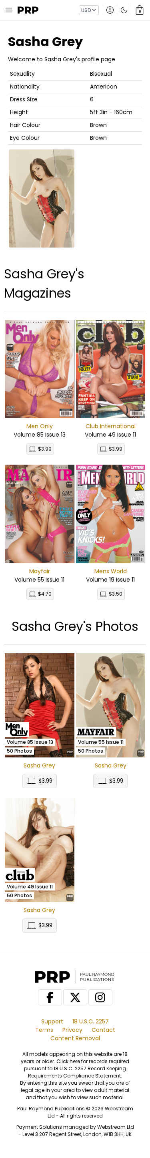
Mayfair (39, 571)
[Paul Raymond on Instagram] (100, 997)
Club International (111, 426)
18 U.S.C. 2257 (90, 1021)
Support (52, 1021)
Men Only (39, 426)
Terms (44, 1030)
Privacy (72, 1030)
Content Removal (75, 1038)
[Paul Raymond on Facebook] (50, 997)
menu (9, 10)
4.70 (45, 593)
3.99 (45, 448)
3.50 (115, 593)
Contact (103, 1030)
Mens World (110, 571)
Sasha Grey (39, 765)
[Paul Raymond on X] (75, 997)
